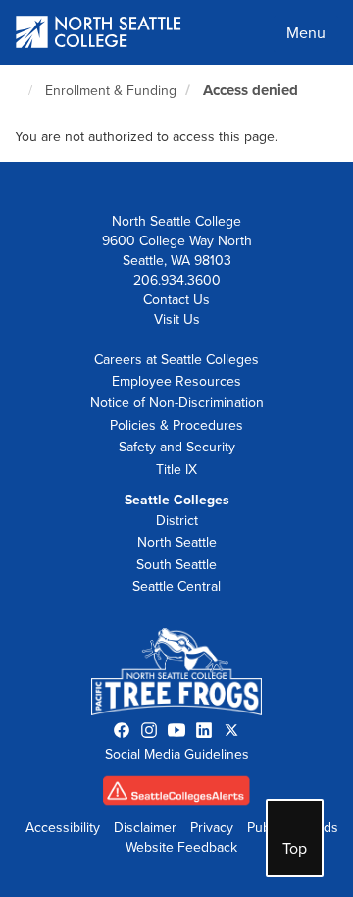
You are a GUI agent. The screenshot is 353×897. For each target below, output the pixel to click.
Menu (306, 33)
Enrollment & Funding (110, 90)
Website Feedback (181, 847)
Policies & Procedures (176, 425)
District (177, 520)
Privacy (211, 827)
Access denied (250, 90)
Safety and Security (177, 447)
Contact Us (176, 299)
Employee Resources (176, 381)
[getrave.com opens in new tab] (176, 795)
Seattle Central (176, 586)
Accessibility (62, 827)
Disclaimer (145, 827)
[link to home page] (99, 34)
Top (294, 849)
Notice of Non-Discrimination (177, 403)
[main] (176, 113)
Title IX (176, 469)
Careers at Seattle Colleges (176, 359)
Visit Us (177, 319)
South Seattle (176, 564)
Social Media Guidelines (177, 754)
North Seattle (177, 542)
